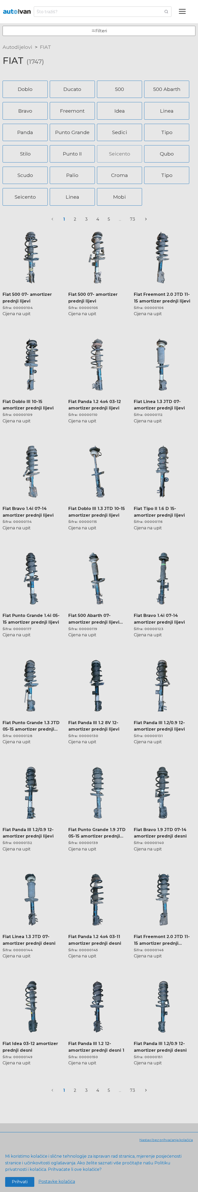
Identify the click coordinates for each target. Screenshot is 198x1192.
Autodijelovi (17, 47)
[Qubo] (167, 148)
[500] (120, 83)
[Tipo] (167, 127)
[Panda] (26, 127)
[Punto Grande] (73, 127)
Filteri (101, 30)
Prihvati (20, 1181)
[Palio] (73, 169)
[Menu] (184, 12)
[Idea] (120, 105)
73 (132, 219)
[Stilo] (26, 148)
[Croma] (120, 169)
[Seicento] (120, 148)
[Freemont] (73, 105)
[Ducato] (73, 83)
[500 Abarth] (167, 83)
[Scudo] (26, 169)
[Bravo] (26, 105)
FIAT (45, 47)
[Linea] (167, 105)
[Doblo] (26, 83)
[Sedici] (120, 127)
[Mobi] (120, 191)
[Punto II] (73, 148)
